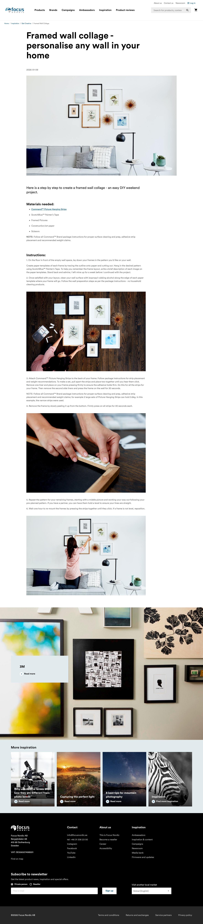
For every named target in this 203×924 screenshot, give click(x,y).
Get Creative (26, 23)
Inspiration (105, 10)
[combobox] (171, 10)
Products (40, 10)
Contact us (168, 3)
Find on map (17, 859)
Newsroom (180, 3)
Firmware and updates (143, 857)
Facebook (72, 848)
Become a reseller (108, 839)
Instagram (72, 844)
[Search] (187, 10)
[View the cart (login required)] (195, 10)
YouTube (71, 852)
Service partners (163, 915)
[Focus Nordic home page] (15, 10)
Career (102, 844)
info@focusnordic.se (77, 835)
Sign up (109, 891)
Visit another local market (144, 884)
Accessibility (105, 848)
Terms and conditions (108, 915)
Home (6, 23)
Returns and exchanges (137, 915)
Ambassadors (87, 10)
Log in (192, 3)
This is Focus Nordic (109, 835)
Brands (53, 10)
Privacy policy (185, 915)
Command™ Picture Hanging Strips (49, 209)
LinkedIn (71, 857)
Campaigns (68, 10)
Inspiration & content (142, 839)
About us (158, 3)
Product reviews (125, 10)
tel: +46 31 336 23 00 (77, 839)
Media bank (137, 852)
